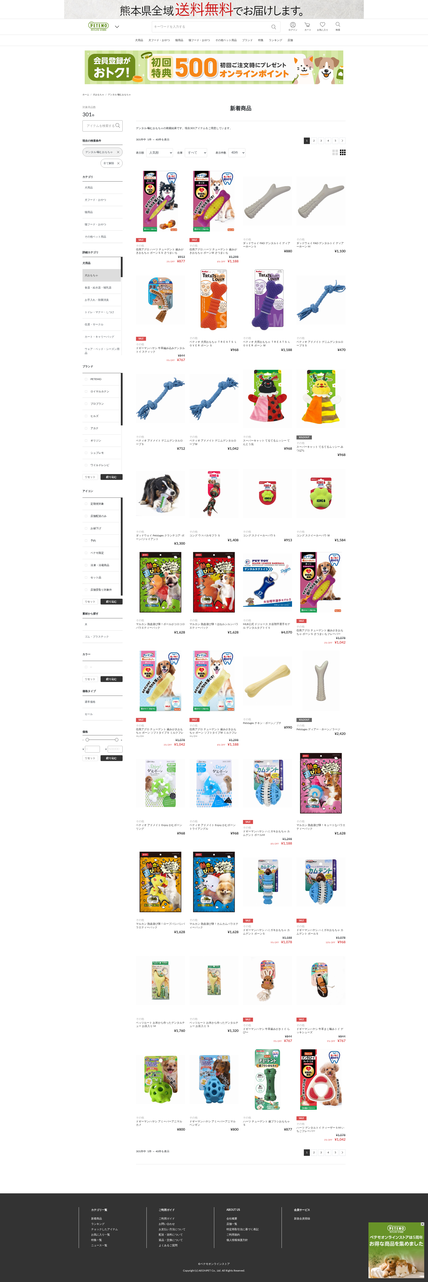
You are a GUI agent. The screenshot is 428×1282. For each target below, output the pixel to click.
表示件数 (221, 152)
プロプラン (97, 403)
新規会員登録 (302, 1218)
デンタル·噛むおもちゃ (119, 95)
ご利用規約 (233, 1234)
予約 (93, 540)
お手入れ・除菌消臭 (97, 300)
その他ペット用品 (95, 236)
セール (89, 714)
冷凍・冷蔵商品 (100, 565)
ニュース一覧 (99, 1245)
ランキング (98, 1224)
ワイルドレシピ (100, 465)
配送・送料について (171, 1234)
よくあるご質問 (168, 1245)
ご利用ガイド (167, 1218)
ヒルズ (95, 416)
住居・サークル (94, 324)
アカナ (95, 428)
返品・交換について (171, 1240)
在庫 (180, 152)
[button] (117, 27)
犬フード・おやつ (95, 200)
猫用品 (89, 212)
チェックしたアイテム (104, 1229)
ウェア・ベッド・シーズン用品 (102, 351)
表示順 (140, 152)
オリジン (96, 440)
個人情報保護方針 (237, 1240)
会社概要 (231, 1218)
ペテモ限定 (97, 553)
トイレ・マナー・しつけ (99, 312)
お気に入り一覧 (100, 1234)
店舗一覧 (231, 1224)
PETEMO (96, 379)
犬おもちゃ (98, 95)
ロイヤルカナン (100, 391)
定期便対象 (97, 503)
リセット (90, 477)
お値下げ (96, 528)
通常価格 (90, 702)
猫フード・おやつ (95, 224)
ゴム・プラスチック (97, 636)
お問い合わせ (167, 1224)
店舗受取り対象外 (101, 589)
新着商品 (96, 1218)
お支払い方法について (172, 1229)
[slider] (87, 739)
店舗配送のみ (99, 516)
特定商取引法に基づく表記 (242, 1229)
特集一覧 (96, 1240)
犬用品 (89, 187)
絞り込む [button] (111, 477)
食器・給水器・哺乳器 (98, 287)
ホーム (85, 95)
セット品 (96, 577)
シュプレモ (97, 453)
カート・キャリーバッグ (99, 336)
